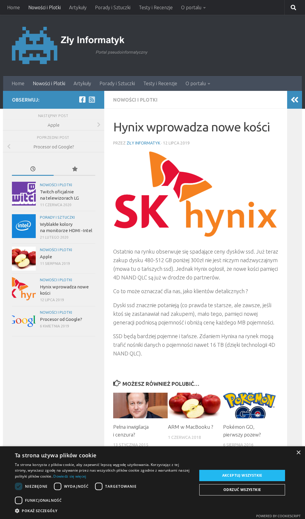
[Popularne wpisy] (74, 169)
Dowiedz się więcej (69, 476)
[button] (103, 511)
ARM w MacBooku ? (190, 427)
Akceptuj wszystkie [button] (242, 475)
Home (13, 7)
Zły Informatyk (143, 143)
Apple (46, 256)
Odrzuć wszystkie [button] (242, 489)
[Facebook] (82, 99)
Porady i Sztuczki (112, 7)
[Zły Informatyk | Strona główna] (80, 45)
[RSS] (91, 99)
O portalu (191, 7)
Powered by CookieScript (278, 516)
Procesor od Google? (61, 319)
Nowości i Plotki (44, 7)
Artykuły (78, 7)
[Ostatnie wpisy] (33, 169)
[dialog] (152, 482)
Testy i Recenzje (156, 7)
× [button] (298, 452)
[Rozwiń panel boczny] (294, 100)
